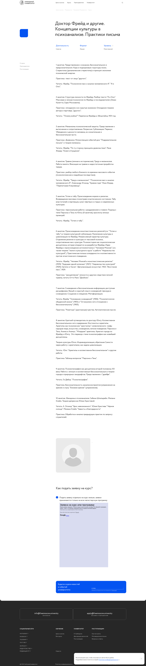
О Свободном (78, 634)
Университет (91, 3)
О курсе (22, 63)
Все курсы (59, 636)
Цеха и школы (60, 3)
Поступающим (24, 69)
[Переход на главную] (38, 2)
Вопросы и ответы (97, 639)
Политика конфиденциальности (63, 664)
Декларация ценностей (81, 636)
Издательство (25, 649)
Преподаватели (79, 3)
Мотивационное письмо (99, 636)
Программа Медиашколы (80, 10)
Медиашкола (68, 10)
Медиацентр (25, 651)
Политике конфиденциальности (108, 660)
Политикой (114, 590)
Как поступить (96, 634)
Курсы (69, 3)
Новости (58, 651)
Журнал (23, 646)
